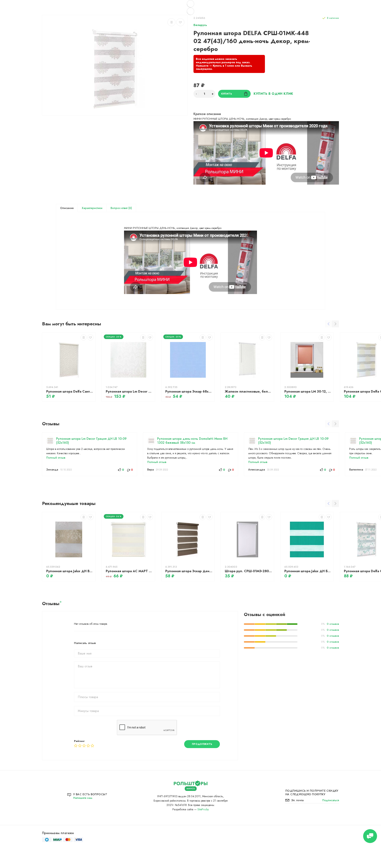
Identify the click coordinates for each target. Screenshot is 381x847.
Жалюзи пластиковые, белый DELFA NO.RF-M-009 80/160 (248, 391)
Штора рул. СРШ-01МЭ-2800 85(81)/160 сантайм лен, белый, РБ (248, 571)
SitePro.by (203, 809)
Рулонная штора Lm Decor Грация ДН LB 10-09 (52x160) (91, 440)
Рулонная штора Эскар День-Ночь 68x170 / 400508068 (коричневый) (189, 571)
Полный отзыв (55, 458)
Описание (67, 208)
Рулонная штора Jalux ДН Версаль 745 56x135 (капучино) (69, 571)
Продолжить (202, 744)
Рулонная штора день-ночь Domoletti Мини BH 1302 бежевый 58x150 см (192, 440)
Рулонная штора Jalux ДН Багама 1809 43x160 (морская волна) (308, 571)
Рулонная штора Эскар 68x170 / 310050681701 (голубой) (189, 391)
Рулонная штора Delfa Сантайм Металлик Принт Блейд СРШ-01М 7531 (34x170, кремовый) (69, 391)
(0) (130, 208)
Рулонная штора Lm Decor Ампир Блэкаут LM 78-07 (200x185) (129, 391)
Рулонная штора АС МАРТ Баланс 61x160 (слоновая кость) (129, 571)
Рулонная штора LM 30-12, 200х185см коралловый (308, 391)
